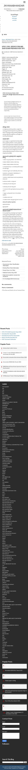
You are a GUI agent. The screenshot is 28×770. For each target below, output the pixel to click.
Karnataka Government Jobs (9, 490)
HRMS (3, 472)
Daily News (5, 439)
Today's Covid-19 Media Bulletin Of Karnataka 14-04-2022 (12, 353)
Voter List (4, 654)
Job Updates (5, 482)
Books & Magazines (7, 415)
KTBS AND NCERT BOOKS (9, 563)
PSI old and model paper (8, 601)
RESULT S (4, 615)
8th (3, 392)
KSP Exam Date (6, 550)
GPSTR (4, 468)
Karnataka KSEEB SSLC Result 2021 (12, 362)
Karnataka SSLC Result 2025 (9, 333)
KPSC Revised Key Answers (9, 533)
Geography (5, 465)
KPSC (3, 512)
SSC (3, 635)
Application (5, 405)
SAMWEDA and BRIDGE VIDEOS (10, 625)
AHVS (3, 400)
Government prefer (7, 466)
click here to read (6, 240)
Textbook (4, 642)
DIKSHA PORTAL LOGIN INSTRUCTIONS (12, 444)
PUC (3, 603)
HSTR (3, 473)
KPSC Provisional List (7, 528)
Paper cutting (5, 587)
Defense (4, 441)
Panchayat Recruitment (8, 584)
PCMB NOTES (5, 592)
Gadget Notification (7, 460)
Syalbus (4, 638)
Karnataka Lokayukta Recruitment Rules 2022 (15, 357)
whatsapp (14, 18)
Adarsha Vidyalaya (6, 397)
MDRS (3, 569)
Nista (3, 579)
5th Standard (5, 386)
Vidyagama (5, 650)
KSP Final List (5, 553)
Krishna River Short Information (11, 268)
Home (3, 39)
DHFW (4, 443)
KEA (3, 495)
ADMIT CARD (5, 398)
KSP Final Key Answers (8, 552)
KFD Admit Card (6, 499)
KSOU (3, 543)
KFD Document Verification (9, 501)
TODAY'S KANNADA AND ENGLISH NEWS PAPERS (14, 372)
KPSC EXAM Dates (7, 524)
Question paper (6, 606)
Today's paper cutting (10, 680)
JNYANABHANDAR (14, 5)
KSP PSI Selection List (7, 558)
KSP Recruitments (6, 560)
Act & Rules (5, 395)
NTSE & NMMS (6, 581)
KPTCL (4, 536)
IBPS (3, 475)
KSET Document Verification (9, 339)
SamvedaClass (5, 623)
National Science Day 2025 (10, 272)
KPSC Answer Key (6, 514)
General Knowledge (7, 461)
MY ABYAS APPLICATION (8, 575)
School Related (6, 630)
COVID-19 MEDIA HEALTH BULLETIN (11, 436)
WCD (3, 655)
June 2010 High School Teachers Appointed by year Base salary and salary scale (19, 253)
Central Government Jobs (8, 424)
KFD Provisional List (7, 507)
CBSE (3, 420)
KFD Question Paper (7, 509)
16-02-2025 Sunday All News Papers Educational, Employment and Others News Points (15, 707)
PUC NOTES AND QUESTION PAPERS (11, 604)
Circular (4, 427)
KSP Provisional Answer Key (9, 555)
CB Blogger (21, 768)
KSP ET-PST (5, 548)
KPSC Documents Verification (9, 521)
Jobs (3, 483)
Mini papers (5, 572)
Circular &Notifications (7, 429)
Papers (4, 589)
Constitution (5, 434)
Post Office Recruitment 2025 (12, 701)
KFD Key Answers (6, 504)
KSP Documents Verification (9, 546)
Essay (3, 453)
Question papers (6, 608)
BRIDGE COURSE (6, 417)
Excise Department (7, 456)
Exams (3, 454)
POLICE (4, 598)
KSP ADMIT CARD (7, 545)
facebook (14, 16)
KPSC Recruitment (7, 531)
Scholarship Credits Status (10, 348)
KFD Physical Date (6, 506)
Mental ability (5, 570)
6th (3, 388)
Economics (5, 448)
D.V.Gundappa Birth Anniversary (11, 278)
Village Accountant (7, 652)
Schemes (4, 627)
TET (3, 640)
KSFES (4, 541)
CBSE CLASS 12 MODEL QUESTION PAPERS (13, 422)
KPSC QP (4, 529)
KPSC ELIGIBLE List (7, 523)
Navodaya (4, 577)
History (4, 470)
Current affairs (5, 437)
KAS (3, 492)
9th (3, 393)
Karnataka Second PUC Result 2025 (10, 335)
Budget (4, 419)
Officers (4, 582)
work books (5, 657)
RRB (3, 616)
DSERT (4, 446)
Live (3, 565)
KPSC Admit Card (6, 518)
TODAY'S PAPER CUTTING (12, 675)
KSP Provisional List (7, 557)
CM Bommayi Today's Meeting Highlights (13, 375)
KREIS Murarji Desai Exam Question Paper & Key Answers (14, 367)
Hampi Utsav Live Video (9, 270)
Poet (3, 596)
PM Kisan (4, 594)
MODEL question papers (8, 574)
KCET (3, 494)
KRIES (3, 538)
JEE (3, 480)
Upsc (3, 649)
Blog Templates (13, 768)
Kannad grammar (6, 487)
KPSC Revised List (6, 535)
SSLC (3, 637)
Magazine (4, 567)
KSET (3, 540)
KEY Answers (5, 497)
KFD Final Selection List (8, 502)
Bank (3, 412)
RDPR (3, 611)
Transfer (4, 644)
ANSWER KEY (5, 403)
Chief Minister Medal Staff (8, 426)
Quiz (3, 610)
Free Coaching (5, 458)
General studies (6, 463)
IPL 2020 (4, 478)
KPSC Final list (5, 526)
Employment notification (8, 449)
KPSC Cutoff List (6, 519)
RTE (3, 620)
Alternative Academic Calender (10, 402)
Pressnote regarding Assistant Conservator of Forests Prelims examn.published (16, 696)
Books (3, 414)
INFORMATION (10, 39)
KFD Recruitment (6, 511)
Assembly (4, 407)
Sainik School (5, 621)
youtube (14, 20)
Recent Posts (5, 613)
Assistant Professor (7, 409)
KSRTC (4, 562)
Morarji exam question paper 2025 (13, 685)
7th (3, 390)
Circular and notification (8, 431)
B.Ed (3, 410)
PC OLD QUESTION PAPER (9, 591)
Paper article (5, 586)
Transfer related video (7, 645)
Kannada (4, 489)
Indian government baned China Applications (6, 252)
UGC (3, 647)
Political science (6, 599)
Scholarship (5, 628)
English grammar (6, 451)
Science (4, 632)
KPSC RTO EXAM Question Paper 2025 (11, 332)
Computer (4, 432)
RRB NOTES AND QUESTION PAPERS (11, 618)
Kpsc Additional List (7, 516)
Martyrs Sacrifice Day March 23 (9, 337)
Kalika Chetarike (6, 485)
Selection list (5, 633)
